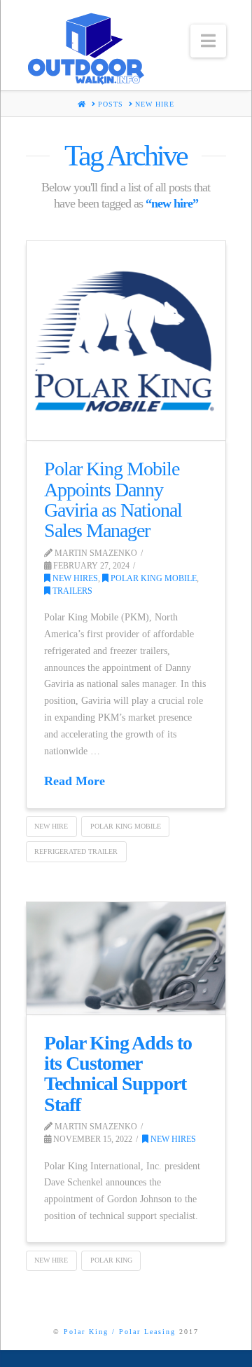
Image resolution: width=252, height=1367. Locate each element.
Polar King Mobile (152, 578)
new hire (51, 826)
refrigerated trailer (76, 851)
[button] (208, 41)
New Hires (74, 578)
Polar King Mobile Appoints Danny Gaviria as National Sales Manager (113, 499)
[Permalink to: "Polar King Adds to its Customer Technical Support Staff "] (126, 958)
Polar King (111, 1260)
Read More (74, 781)
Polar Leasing (147, 1331)
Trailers (71, 591)
